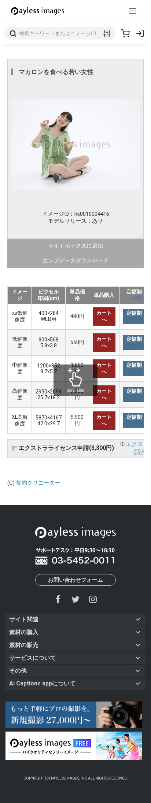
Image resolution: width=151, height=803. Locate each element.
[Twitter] (75, 599)
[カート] (125, 33)
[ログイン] (140, 33)
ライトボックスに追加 (75, 246)
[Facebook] (58, 599)
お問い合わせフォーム (75, 580)
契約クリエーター (38, 483)
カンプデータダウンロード (75, 260)
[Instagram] (92, 599)
